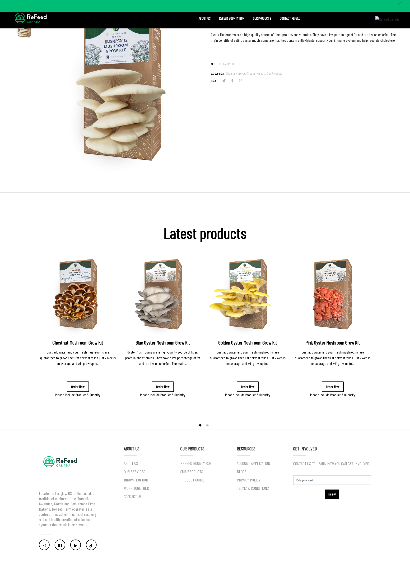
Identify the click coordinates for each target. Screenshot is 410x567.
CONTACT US (133, 496)
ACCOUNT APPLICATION (253, 463)
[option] (121, 92)
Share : (214, 80)
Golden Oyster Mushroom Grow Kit (247, 342)
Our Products (274, 73)
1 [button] (200, 425)
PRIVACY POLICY (248, 479)
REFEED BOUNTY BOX (231, 18)
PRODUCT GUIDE (192, 479)
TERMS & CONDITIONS (253, 488)
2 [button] (208, 425)
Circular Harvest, (236, 73)
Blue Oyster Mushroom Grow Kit (162, 342)
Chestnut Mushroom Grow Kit (77, 342)
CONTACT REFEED (290, 18)
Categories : (217, 73)
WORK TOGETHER (136, 488)
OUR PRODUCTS (262, 18)
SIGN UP (332, 494)
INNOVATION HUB (136, 479)
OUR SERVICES (134, 471)
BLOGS (242, 471)
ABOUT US (205, 18)
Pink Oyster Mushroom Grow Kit (332, 342)
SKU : (214, 64)
